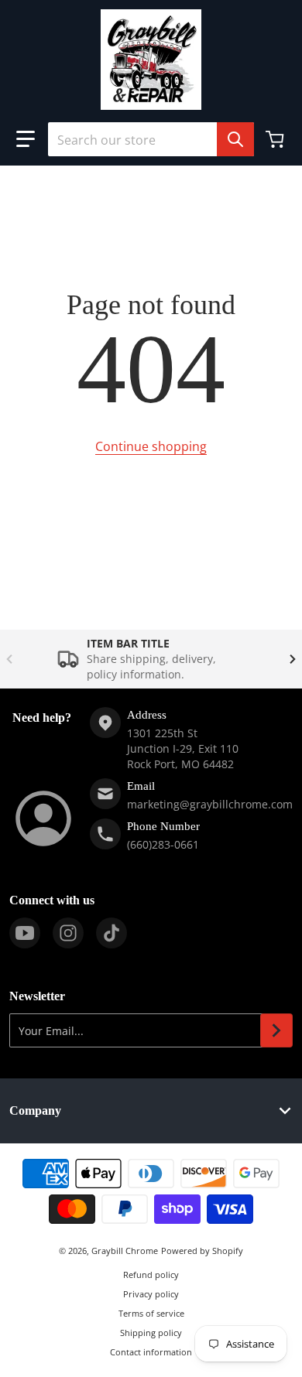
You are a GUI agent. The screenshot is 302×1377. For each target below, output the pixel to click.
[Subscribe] (276, 1030)
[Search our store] (235, 139)
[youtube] (24, 932)
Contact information (151, 1352)
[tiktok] (111, 932)
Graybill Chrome (124, 1250)
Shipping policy (151, 1332)
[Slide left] (9, 659)
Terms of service (151, 1313)
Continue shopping (151, 446)
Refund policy (151, 1274)
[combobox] (151, 139)
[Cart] (276, 139)
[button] (25, 139)
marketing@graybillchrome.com (210, 804)
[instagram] (68, 932)
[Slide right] (292, 659)
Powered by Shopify (202, 1250)
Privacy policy (151, 1294)
